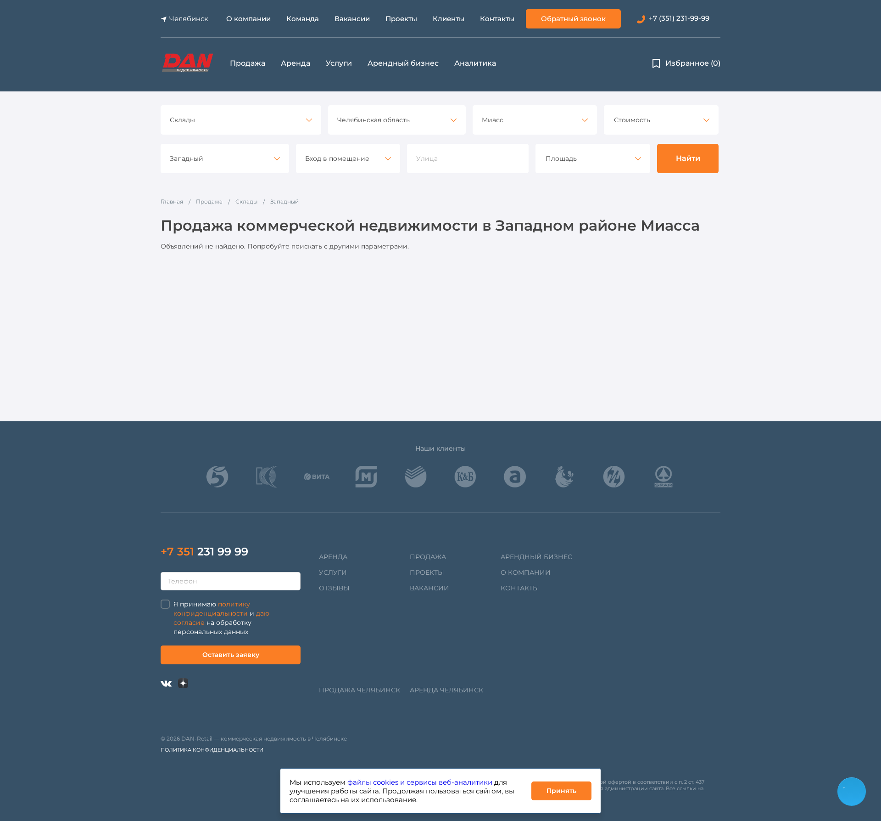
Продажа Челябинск (359, 690)
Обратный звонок (573, 18)
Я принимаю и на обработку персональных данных (221, 618)
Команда (302, 18)
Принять (561, 791)
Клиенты (448, 18)
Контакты (497, 18)
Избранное (692, 63)
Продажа (247, 63)
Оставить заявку (230, 655)
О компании (248, 18)
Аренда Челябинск (446, 690)
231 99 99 (204, 551)
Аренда (295, 63)
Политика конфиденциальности (212, 750)
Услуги (339, 63)
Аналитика (475, 63)
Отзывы (334, 588)
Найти (688, 158)
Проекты (401, 18)
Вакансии (352, 18)
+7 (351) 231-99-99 (679, 18)
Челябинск (188, 18)
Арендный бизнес (403, 63)
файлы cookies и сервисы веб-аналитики (419, 782)
